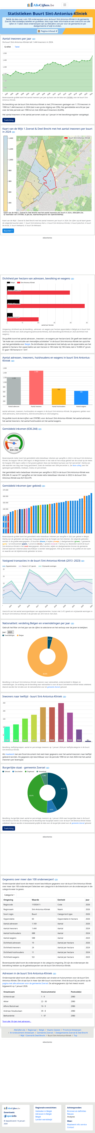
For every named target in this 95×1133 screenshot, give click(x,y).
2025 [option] (10, 632)
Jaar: (4, 632)
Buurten (7, 230)
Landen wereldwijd (43, 1119)
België (27, 344)
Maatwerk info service (77, 1124)
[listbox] (10, 632)
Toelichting (9, 120)
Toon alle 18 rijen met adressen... (16, 1021)
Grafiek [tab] (7, 46)
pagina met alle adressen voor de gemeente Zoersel (25, 983)
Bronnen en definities (76, 1111)
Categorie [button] (8, 895)
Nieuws (70, 1114)
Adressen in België (43, 1114)
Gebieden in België (43, 1111)
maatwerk (9, 754)
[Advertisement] (47, 257)
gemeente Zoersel (53, 687)
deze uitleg (77, 465)
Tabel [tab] (17, 46)
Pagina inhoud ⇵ (48, 31)
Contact (70, 1127)
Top (75, 1035)
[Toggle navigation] (65, 4)
